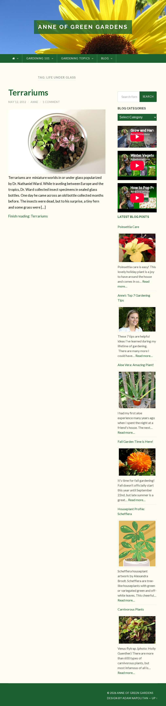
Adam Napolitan (135, 698)
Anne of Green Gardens (83, 27)
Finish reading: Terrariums (28, 216)
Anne (34, 102)
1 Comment (51, 102)
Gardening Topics (75, 58)
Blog (105, 58)
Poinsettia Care (128, 227)
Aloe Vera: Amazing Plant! (136, 365)
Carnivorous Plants (131, 609)
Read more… (144, 356)
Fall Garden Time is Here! (135, 441)
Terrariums (28, 92)
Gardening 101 (38, 58)
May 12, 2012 (17, 102)
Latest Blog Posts (133, 216)
